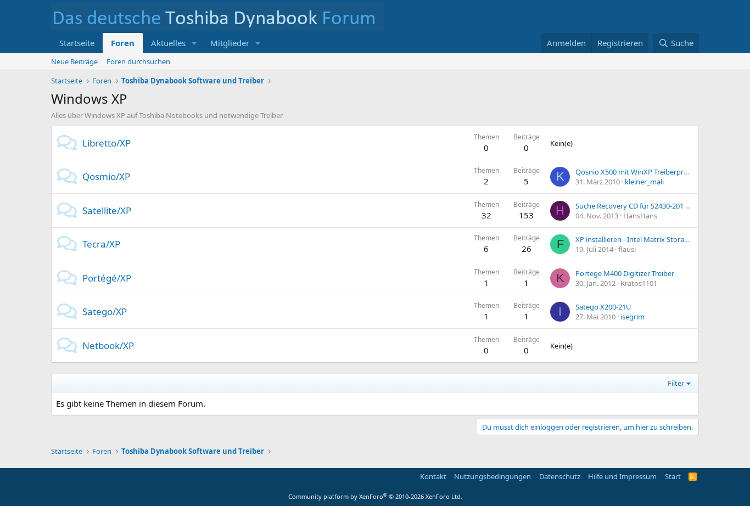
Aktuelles (168, 42)
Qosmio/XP (106, 176)
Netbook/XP (108, 345)
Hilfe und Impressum (622, 476)
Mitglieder (229, 42)
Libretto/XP (106, 143)
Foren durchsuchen (138, 61)
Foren (123, 42)
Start (673, 476)
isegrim (632, 317)
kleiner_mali (644, 182)
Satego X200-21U (603, 307)
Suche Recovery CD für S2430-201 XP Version (647, 206)
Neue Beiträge (74, 61)
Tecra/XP (101, 244)
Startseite (76, 42)
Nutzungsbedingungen (492, 476)
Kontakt (433, 476)
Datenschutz (559, 476)
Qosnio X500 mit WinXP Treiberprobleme (641, 172)
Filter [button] (676, 383)
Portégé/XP (106, 278)
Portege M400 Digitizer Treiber (624, 273)
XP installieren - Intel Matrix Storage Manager (649, 239)
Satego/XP (104, 311)
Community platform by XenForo (375, 496)
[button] (194, 43)
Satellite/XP (106, 210)
